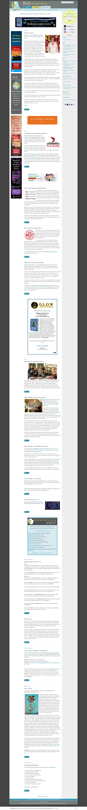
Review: (67, 94)
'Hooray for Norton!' (67, 39)
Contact (28, 803)
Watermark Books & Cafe (54, 745)
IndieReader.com (52, 767)
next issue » (45, 796)
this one (40, 251)
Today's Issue (26, 9)
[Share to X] (67, 104)
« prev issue (39, 796)
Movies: (67, 81)
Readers (36, 7)
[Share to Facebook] (65, 104)
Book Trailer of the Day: (70, 73)
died (57, 404)
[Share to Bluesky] (73, 104)
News (64, 42)
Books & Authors (66, 85)
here (31, 570)
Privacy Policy (64, 803)
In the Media (49, 803)
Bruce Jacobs (38, 745)
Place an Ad (39, 9)
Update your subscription (55, 799)
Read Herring (35, 137)
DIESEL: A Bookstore (38, 35)
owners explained (31, 155)
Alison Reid (26, 35)
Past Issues (32, 9)
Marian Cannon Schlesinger (29, 264)
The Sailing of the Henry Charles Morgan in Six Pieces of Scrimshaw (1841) (45, 662)
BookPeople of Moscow (38, 448)
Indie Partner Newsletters (52, 9)
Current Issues (44, 803)
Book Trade (45, 7)
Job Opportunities (58, 803)
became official (35, 153)
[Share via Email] (63, 104)
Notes (64, 58)
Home (27, 7)
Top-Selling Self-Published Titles (70, 99)
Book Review (65, 91)
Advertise (31, 803)
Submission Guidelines (37, 803)
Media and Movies (67, 76)
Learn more (55, 808)
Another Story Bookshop (47, 399)
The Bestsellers (66, 97)
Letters (64, 37)
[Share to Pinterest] (71, 104)
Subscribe (53, 803)
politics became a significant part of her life (44, 285)
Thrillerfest (46, 380)
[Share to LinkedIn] (69, 104)
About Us (24, 803)
